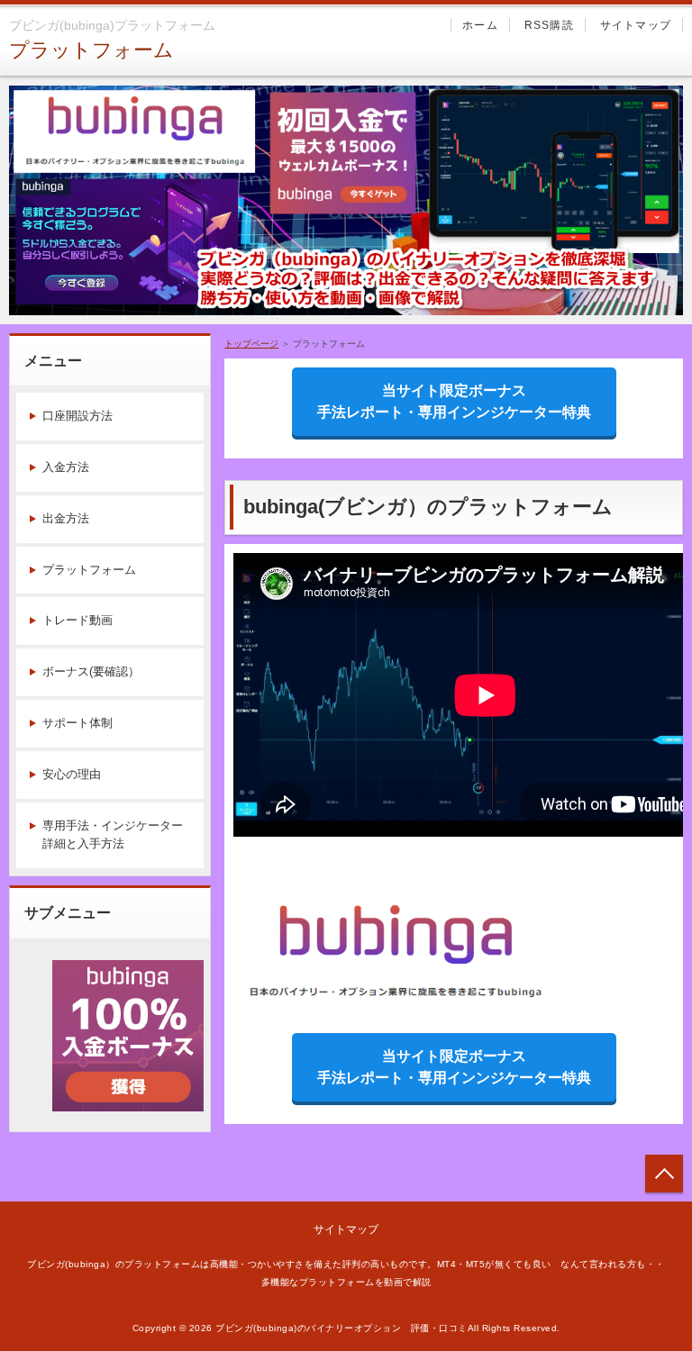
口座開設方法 (77, 415)
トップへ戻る (664, 1173)
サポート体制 (77, 723)
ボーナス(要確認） (91, 671)
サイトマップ (635, 25)
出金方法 (65, 518)
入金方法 (65, 467)
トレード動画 (77, 620)
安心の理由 (71, 774)
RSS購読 (549, 25)
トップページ (251, 344)
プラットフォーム (91, 50)
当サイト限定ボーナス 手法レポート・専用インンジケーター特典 (466, 401)
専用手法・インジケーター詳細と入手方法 (112, 835)
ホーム (480, 25)
